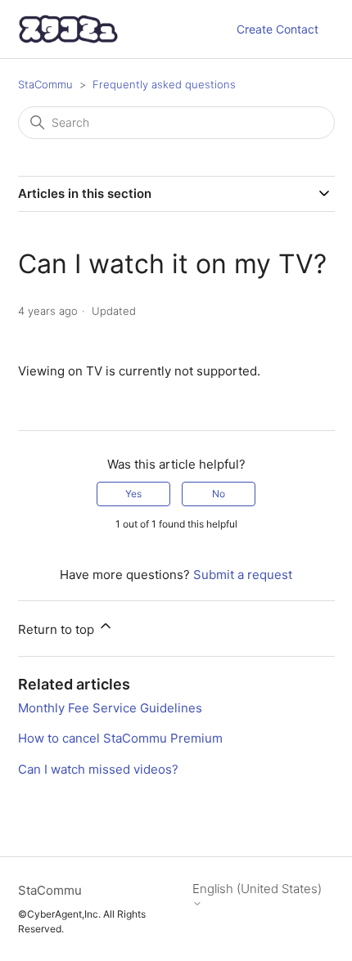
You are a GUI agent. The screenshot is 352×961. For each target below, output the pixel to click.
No (218, 493)
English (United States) (257, 889)
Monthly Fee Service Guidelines (110, 708)
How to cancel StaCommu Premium (120, 738)
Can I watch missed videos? (98, 769)
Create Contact (277, 29)
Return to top (57, 629)
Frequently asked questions (164, 84)
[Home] (69, 29)
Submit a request (242, 574)
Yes (133, 493)
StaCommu (45, 84)
